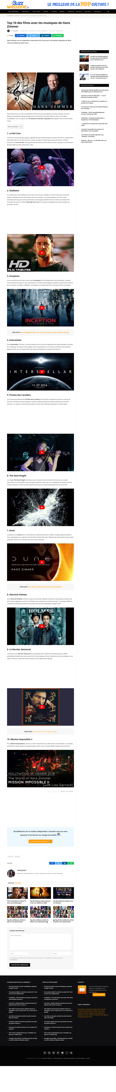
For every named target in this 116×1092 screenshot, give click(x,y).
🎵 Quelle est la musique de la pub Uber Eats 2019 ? (94, 124)
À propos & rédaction (47, 1058)
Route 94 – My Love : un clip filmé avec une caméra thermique (93, 141)
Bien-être (88, 11)
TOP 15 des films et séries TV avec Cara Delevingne (16, 902)
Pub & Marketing (13, 11)
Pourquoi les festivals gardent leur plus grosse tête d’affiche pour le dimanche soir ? (99, 57)
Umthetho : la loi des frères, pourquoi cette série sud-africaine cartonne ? (23, 998)
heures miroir (88, 1016)
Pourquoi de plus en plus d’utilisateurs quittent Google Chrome (23, 987)
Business (78, 11)
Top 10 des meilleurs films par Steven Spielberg (45, 587)
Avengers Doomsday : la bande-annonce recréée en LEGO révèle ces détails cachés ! (23, 1039)
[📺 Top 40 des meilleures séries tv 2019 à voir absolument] (63, 912)
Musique (17, 856)
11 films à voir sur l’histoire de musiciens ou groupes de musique (94, 102)
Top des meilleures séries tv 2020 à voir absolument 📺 (39, 921)
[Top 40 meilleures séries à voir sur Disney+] (63, 893)
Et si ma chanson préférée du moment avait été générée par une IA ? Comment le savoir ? (99, 76)
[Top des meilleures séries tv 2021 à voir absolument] (17, 912)
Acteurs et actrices (99, 1011)
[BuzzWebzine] (18, 4)
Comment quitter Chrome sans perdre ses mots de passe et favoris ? (23, 1022)
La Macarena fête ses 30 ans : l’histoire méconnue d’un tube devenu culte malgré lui (99, 67)
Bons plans (97, 11)
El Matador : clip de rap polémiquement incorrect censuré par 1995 (92, 113)
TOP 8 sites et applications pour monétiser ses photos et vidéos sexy (22, 1033)
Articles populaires (58, 1058)
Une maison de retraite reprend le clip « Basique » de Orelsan (92, 135)
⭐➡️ (40, 841)
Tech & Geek (36, 11)
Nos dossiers (81, 1009)
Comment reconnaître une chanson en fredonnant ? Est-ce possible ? (92, 130)
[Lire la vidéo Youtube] (42, 167)
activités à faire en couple (85, 1013)
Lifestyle (61, 11)
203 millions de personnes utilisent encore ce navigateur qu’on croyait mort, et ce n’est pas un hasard (23, 1010)
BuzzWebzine (10, 15)
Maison (46, 11)
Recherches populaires (69, 1058)
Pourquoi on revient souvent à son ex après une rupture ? (23, 1028)
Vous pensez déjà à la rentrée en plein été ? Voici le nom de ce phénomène (23, 992)
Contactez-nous (99, 994)
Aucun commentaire (42, 31)
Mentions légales (80, 1058)
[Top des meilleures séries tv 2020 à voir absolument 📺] (40, 912)
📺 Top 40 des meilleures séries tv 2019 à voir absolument (63, 921)
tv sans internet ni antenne (92, 1015)
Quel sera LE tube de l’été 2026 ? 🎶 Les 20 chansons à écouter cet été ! (93, 96)
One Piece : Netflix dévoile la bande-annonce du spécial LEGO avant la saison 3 (23, 1004)
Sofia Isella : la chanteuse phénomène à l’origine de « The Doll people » (92, 118)
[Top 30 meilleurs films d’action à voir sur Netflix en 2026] (40, 893)
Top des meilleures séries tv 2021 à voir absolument (16, 921)
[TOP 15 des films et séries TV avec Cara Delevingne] (17, 893)
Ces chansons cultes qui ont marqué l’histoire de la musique (94, 107)
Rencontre (71, 11)
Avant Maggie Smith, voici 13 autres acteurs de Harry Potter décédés (45, 332)
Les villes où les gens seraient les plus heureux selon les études (22, 1017)
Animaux (54, 11)
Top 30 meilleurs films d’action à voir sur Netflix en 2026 (40, 902)
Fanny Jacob (15, 31)
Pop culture (25, 11)
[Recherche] (108, 11)
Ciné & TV (17, 15)
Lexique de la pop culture (93, 1009)
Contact (88, 1058)
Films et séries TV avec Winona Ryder (45, 732)
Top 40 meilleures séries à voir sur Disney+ (63, 902)
